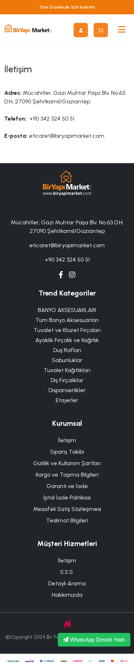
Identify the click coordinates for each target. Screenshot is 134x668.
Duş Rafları (67, 350)
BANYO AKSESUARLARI (67, 310)
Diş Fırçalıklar (67, 380)
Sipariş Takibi (67, 451)
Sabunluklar (67, 360)
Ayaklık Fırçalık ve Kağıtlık (67, 340)
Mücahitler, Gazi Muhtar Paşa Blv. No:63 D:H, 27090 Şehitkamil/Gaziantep (67, 226)
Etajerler (67, 400)
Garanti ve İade (67, 486)
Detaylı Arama (67, 583)
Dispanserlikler (67, 390)
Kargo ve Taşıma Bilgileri (67, 474)
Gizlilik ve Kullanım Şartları (67, 463)
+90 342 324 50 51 (67, 259)
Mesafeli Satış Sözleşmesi (67, 509)
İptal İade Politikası (67, 497)
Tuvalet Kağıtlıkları (67, 370)
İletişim (67, 440)
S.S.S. (67, 572)
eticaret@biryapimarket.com (67, 245)
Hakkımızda (67, 594)
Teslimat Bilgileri (67, 520)
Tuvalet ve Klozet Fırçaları (67, 330)
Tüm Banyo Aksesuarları (67, 320)
